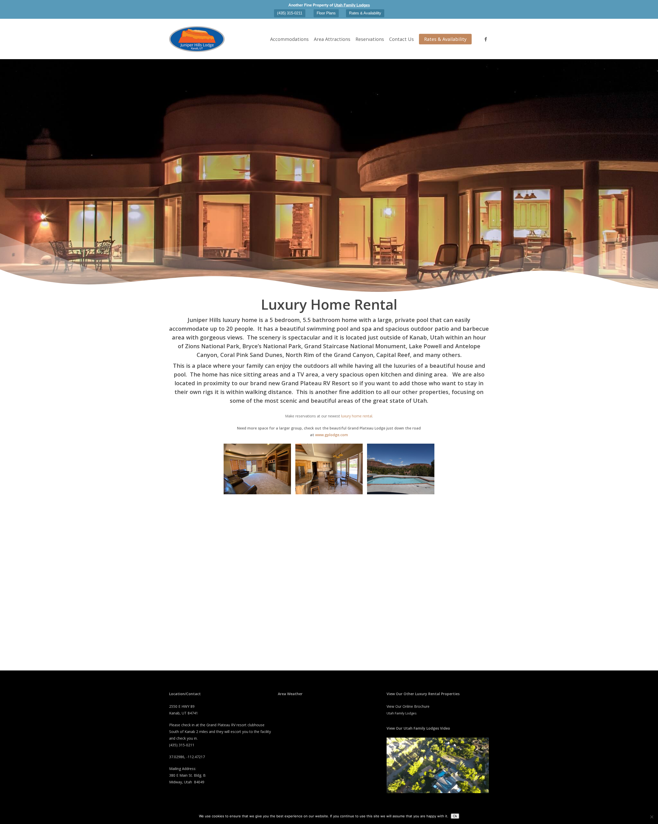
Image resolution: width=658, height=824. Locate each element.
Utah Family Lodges (352, 5)
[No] (651, 816)
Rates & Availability (365, 13)
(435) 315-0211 (289, 13)
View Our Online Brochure (408, 706)
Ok (455, 816)
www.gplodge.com (331, 434)
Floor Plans (326, 13)
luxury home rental (356, 416)
